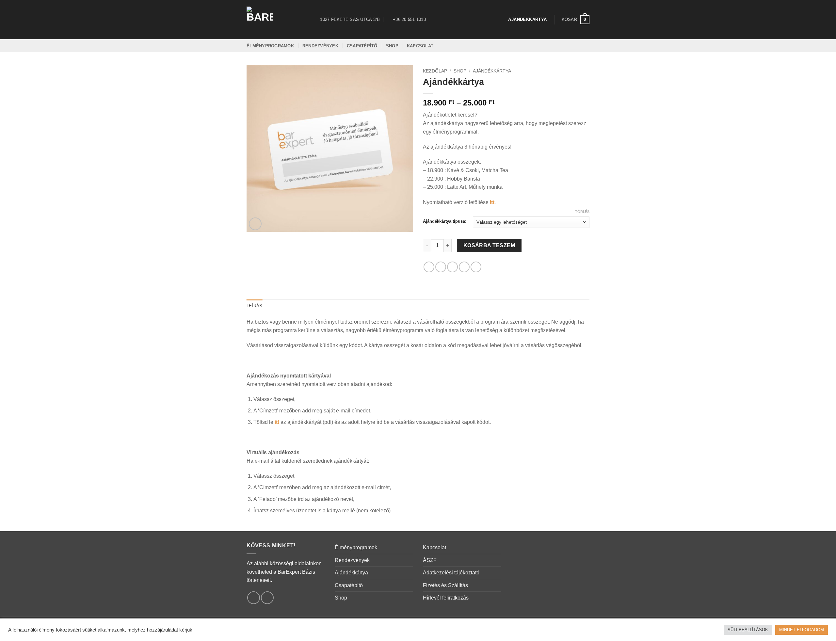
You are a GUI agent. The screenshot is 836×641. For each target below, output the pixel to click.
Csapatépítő (349, 585)
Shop (460, 71)
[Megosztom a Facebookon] (429, 267)
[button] (575, 19)
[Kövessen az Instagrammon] (267, 597)
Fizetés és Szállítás (445, 585)
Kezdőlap (435, 71)
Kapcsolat (434, 547)
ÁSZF (430, 560)
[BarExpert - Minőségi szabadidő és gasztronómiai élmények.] (276, 19)
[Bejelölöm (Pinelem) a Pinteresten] (464, 267)
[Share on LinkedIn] (476, 267)
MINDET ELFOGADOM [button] (801, 629)
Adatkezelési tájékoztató (451, 572)
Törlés (582, 212)
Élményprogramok (356, 547)
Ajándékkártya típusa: (444, 221)
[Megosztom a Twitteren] (440, 267)
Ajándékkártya (492, 71)
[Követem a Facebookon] (253, 597)
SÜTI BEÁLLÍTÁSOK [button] (748, 629)
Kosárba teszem (489, 245)
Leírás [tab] (255, 305)
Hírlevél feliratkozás (446, 598)
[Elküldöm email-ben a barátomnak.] (452, 267)
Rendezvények (352, 560)
